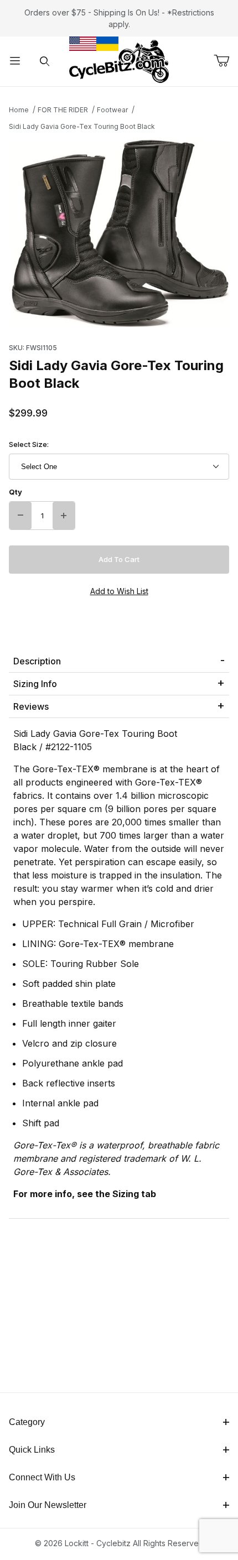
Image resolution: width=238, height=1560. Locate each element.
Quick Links (32, 1449)
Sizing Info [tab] (35, 683)
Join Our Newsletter (47, 1505)
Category (27, 1422)
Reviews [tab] (31, 706)
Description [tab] (37, 661)
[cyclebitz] (119, 60)
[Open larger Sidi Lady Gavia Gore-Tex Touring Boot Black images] (119, 233)
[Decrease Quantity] (20, 515)
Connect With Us (42, 1477)
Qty (15, 491)
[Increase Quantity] (64, 515)
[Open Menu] (15, 61)
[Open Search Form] (45, 61)
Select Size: (29, 444)
